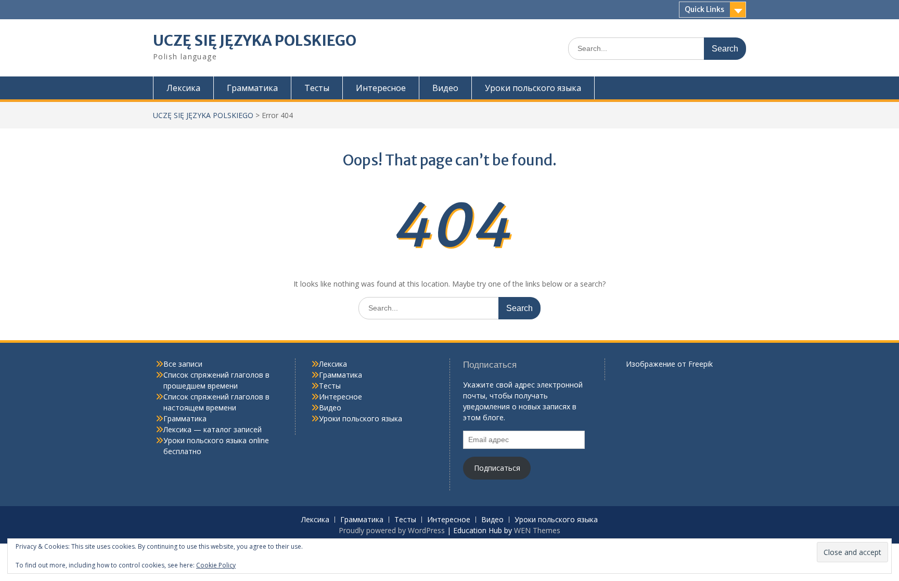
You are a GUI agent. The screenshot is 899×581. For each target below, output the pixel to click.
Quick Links (704, 9)
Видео (445, 88)
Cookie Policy (216, 565)
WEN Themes (537, 530)
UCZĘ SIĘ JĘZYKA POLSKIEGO (254, 40)
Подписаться (497, 468)
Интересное (381, 88)
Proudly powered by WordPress (392, 530)
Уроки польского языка (533, 88)
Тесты (316, 88)
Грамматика (252, 88)
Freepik (700, 364)
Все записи (182, 364)
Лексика (183, 88)
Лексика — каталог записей (212, 429)
